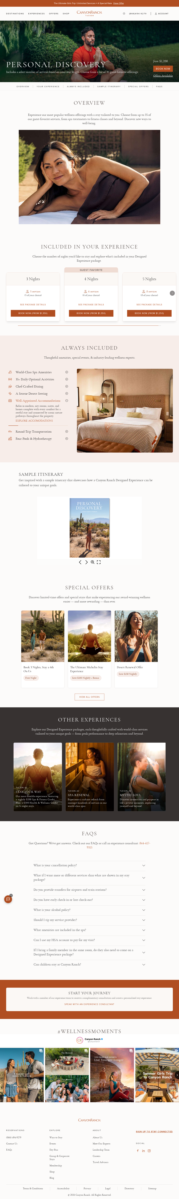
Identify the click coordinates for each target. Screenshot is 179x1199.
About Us (97, 1137)
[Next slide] (172, 293)
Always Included (78, 86)
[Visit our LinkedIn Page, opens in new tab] (143, 1150)
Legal (107, 1188)
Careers (96, 1156)
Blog (52, 1178)
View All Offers (89, 696)
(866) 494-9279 (13, 1137)
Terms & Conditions (33, 1188)
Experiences (36, 14)
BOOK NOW (163, 68)
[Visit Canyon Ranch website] (89, 1120)
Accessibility (63, 1188)
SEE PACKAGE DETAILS (33, 304)
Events (53, 1143)
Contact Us (11, 1143)
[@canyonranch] (80, 1040)
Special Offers (138, 86)
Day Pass (54, 1150)
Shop (66, 14)
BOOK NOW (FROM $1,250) (149, 313)
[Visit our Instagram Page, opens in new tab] (149, 1150)
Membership (56, 1165)
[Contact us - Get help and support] (124, 13)
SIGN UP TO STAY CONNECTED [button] (154, 1131)
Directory (129, 1188)
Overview (23, 86)
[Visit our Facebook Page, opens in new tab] (137, 1150)
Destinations (15, 14)
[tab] (38, 372)
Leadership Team (101, 1150)
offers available (163, 75)
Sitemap (152, 1188)
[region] (89, 86)
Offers (54, 13)
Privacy (87, 1188)
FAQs (159, 86)
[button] (160, 13)
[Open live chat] (8, 899)
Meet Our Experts (101, 1143)
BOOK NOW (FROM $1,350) (33, 313)
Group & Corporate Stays (59, 1158)
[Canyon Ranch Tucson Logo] (89, 14)
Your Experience (48, 86)
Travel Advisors (100, 1162)
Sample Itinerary (109, 86)
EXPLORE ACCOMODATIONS (34, 420)
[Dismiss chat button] (11, 895)
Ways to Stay (56, 1137)
